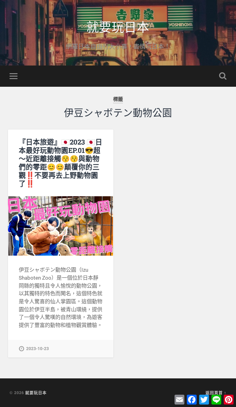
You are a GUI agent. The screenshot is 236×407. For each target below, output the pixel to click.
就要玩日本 (117, 26)
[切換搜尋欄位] (222, 76)
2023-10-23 (37, 348)
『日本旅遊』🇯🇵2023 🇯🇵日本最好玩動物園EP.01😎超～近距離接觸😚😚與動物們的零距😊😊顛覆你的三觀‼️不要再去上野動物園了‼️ (60, 162)
